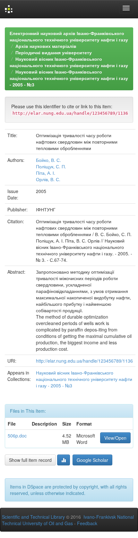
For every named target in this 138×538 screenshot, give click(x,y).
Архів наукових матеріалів (45, 46)
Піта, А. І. (45, 173)
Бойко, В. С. (48, 160)
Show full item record (30, 460)
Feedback (87, 523)
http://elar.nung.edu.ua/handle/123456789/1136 (84, 360)
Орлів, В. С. (48, 179)
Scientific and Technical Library (33, 517)
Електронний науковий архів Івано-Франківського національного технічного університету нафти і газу (69, 36)
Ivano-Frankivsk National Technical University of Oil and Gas (68, 520)
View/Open (115, 438)
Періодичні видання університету (53, 52)
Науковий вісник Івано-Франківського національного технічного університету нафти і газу (69, 62)
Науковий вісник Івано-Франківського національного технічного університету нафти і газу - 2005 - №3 (69, 78)
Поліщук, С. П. (51, 166)
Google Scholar (92, 460)
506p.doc (17, 435)
